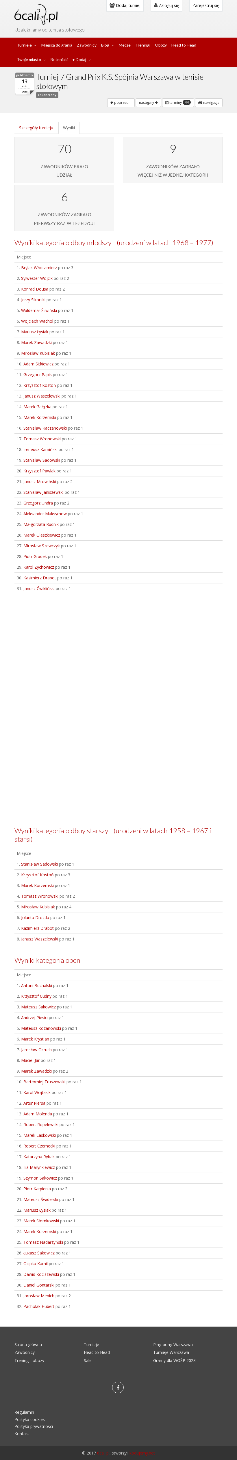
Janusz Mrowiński (39, 481)
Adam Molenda (37, 1114)
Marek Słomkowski (41, 1221)
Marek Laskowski (39, 1135)
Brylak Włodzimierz (39, 267)
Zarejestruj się (205, 5)
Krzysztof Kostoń (39, 385)
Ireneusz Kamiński (40, 449)
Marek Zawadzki (36, 342)
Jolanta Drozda (35, 917)
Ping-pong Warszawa (173, 1344)
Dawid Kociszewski (41, 1274)
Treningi (142, 44)
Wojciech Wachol (37, 321)
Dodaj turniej (127, 5)
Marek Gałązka (37, 406)
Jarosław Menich (38, 1295)
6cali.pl (103, 1453)
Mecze (125, 44)
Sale (88, 1360)
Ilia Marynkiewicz (39, 1167)
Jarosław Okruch (36, 1049)
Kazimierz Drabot (39, 578)
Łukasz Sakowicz (39, 1253)
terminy (179, 102)
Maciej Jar (30, 1060)
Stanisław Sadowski (41, 460)
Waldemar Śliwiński (39, 310)
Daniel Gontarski (38, 1285)
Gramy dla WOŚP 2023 (174, 1360)
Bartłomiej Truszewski (44, 1081)
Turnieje (24, 44)
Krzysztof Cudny (36, 996)
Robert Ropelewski (40, 1124)
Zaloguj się (168, 5)
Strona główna (28, 1344)
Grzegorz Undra (38, 503)
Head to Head (183, 44)
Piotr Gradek (35, 556)
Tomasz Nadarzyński (43, 1242)
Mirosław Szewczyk (41, 545)
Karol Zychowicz (38, 567)
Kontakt (21, 1433)
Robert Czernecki (39, 1146)
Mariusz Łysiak (34, 331)
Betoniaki (59, 59)
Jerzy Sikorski (33, 299)
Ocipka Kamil (35, 1263)
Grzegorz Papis (37, 374)
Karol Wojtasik (37, 1092)
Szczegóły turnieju (36, 127)
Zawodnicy (87, 44)
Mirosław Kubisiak (38, 353)
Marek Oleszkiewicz (41, 535)
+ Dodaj (79, 59)
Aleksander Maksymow (45, 513)
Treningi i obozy (29, 1360)
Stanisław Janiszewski (43, 492)
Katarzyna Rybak (39, 1156)
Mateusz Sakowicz (38, 1007)
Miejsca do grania (56, 44)
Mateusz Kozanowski (41, 1028)
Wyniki (69, 127)
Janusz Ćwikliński (39, 588)
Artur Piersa (34, 1103)
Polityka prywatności (33, 1426)
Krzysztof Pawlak (39, 471)
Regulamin (24, 1412)
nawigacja (210, 102)
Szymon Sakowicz (40, 1178)
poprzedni (122, 102)
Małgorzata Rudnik (41, 524)
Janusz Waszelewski (41, 396)
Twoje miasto (29, 59)
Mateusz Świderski (40, 1199)
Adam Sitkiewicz (38, 364)
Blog (105, 44)
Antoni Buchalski (36, 985)
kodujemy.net (142, 1453)
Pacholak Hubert (38, 1306)
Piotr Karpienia (37, 1188)
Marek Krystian (35, 1039)
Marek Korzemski (39, 417)
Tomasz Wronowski (42, 438)
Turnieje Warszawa (171, 1352)
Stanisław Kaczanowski (45, 428)
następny (147, 102)
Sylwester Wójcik (37, 278)
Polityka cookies (29, 1419)
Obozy (161, 44)
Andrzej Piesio (34, 1017)
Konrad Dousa (34, 289)
